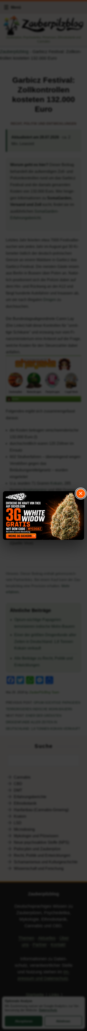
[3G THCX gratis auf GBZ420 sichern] (43, 515)
